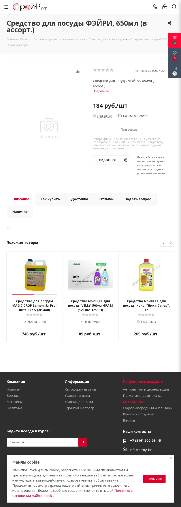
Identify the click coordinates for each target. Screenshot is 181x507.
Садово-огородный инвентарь (147, 408)
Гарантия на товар (79, 408)
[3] (103, 70)
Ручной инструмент (139, 414)
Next (170, 243)
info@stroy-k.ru (141, 449)
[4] (108, 70)
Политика (14, 408)
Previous (163, 243)
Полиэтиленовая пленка (142, 395)
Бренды (13, 395)
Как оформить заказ (81, 389)
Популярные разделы (143, 381)
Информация (77, 381)
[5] (112, 70)
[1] (95, 70)
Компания (16, 381)
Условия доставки (79, 401)
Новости (13, 389)
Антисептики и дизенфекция (146, 389)
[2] (99, 70)
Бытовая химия (135, 401)
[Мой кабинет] (164, 7)
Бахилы (129, 420)
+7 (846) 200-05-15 (145, 440)
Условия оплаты (77, 395)
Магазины (15, 401)
